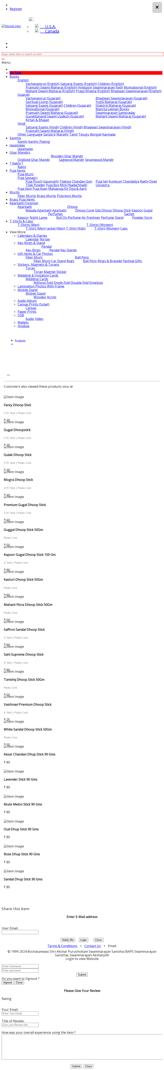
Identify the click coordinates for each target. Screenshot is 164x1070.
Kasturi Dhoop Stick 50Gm (23, 579)
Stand (119, 217)
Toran (30, 268)
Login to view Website (82, 959)
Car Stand (58, 261)
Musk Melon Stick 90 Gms (23, 804)
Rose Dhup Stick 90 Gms (22, 854)
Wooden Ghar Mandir (67, 156)
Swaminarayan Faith (108, 87)
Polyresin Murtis (69, 196)
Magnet (50, 272)
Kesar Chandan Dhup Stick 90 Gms (29, 754)
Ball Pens (82, 257)
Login (83, 939)
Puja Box (52, 185)
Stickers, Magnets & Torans (38, 264)
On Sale (15, 73)
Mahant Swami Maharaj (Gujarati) (121, 116)
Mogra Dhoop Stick (18, 479)
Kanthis (15, 138)
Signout (7, 982)
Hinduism (85, 87)
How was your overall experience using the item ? (39, 1032)
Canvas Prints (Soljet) (33, 304)
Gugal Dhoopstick (17, 430)
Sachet (129, 214)
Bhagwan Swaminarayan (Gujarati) (121, 98)
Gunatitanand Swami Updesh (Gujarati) (55, 116)
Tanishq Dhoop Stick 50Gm (24, 679)
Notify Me (67, 939)
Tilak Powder (35, 185)
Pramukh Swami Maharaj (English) (51, 87)
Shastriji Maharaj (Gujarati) (116, 105)
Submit (82, 974)
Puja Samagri (27, 178)
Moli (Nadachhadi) (73, 185)
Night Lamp (38, 217)
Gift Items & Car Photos (35, 253)
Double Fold (80, 282)
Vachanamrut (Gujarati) (43, 98)
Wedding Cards (37, 279)
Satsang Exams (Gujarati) (44, 105)
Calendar (32, 239)
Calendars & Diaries (32, 235)
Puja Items (17, 170)
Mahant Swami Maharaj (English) (50, 91)
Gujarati (24, 94)
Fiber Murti (34, 257)
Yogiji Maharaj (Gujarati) (114, 102)
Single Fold (62, 282)
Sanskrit (49, 134)
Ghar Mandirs (20, 152)
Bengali (95, 134)
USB (21, 315)
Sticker (61, 272)
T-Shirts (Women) (99, 225)
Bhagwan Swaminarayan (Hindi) (107, 127)
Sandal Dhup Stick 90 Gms (23, 879)
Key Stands (68, 250)
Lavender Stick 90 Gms (20, 779)
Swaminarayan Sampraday (115, 112)
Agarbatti (25, 206)
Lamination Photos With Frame (41, 286)
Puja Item (25, 188)
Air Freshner (91, 217)
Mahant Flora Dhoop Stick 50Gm (28, 604)
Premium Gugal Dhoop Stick (25, 505)
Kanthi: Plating (39, 141)
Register (16, 9)
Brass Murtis (46, 196)
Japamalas (17, 145)
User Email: (10, 928)
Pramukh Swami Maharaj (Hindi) (50, 131)
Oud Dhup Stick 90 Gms (21, 829)
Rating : (7, 998)
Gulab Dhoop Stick (18, 455)
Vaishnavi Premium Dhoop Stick (28, 704)
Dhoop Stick (122, 210)
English (23, 80)
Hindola (23, 326)
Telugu (83, 134)
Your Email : (10, 1009)
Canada (49, 31)
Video (39, 319)
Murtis (15, 192)
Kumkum (115, 181)
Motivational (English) (140, 87)
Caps (124, 228)
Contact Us (92, 946)
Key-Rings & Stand (31, 243)
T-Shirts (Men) (28, 225)
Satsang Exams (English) (78, 84)
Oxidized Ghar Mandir (34, 159)
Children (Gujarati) (77, 105)
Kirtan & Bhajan (37, 120)
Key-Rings (33, 250)
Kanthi (22, 141)
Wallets (23, 322)
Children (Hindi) (71, 127)
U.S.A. (48, 26)
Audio (30, 319)
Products (20, 340)
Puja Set (102, 181)
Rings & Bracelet (110, 261)
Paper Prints (27, 311)
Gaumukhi (51, 181)
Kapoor (23, 217)
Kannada (108, 134)
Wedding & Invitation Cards (38, 275)
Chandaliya (131, 181)
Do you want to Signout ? (20, 978)
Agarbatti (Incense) (24, 203)
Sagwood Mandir (71, 159)
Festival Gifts (132, 261)
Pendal (46, 246)
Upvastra (102, 185)
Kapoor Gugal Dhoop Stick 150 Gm (30, 554)
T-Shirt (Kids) (76, 228)
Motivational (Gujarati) (42, 109)
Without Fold (43, 282)
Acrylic (51, 297)
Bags (70, 261)
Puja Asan (40, 188)
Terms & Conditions (62, 946)
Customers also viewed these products (33, 386)
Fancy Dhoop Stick (17, 405)
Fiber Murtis (27, 196)
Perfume (107, 217)
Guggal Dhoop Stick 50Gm (23, 529)
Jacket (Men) (56, 228)
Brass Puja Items (22, 199)
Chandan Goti (82, 181)
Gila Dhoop (103, 210)
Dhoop (72, 206)
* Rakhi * (16, 163)
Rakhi (22, 167)
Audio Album (27, 300)
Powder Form (142, 217)
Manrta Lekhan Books (112, 109)
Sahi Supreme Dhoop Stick (24, 654)
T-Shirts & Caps (21, 221)
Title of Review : (13, 1021)
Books (14, 76)
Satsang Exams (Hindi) (42, 127)
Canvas (31, 308)
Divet (153, 181)
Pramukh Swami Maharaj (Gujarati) (52, 112)
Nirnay (45, 239)
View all (67, 386)
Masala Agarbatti (38, 210)
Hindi (21, 123)
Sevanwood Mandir (99, 159)
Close (98, 939)
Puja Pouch (34, 181)
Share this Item (15, 908)
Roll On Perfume (68, 217)
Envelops (96, 282)
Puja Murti (25, 174)
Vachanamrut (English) (43, 84)
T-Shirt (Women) (106, 228)
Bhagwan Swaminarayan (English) (136, 91)
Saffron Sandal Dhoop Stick (24, 629)
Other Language (30, 134)
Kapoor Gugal (142, 210)
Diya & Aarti (78, 188)
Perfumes (55, 214)
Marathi (62, 134)
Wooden (40, 297)
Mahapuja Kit (58, 188)
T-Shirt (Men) (36, 228)
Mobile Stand (27, 290)
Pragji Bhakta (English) (93, 91)
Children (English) (111, 84)
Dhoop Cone (84, 210)
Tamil (73, 134)
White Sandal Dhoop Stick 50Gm (28, 729)
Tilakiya (65, 181)
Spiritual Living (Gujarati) (44, 102)
